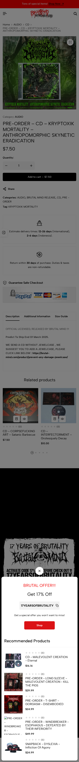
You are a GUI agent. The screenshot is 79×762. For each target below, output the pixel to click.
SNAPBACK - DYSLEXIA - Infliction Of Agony (42, 745)
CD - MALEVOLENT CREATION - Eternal (46, 658)
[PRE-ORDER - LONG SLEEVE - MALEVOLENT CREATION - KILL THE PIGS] (13, 682)
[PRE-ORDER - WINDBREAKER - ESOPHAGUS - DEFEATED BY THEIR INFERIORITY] (13, 725)
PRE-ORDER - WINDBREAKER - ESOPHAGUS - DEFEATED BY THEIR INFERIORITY (47, 725)
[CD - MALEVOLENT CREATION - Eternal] (13, 661)
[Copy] (57, 605)
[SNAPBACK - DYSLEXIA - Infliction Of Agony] (13, 748)
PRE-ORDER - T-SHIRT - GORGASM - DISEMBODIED (44, 702)
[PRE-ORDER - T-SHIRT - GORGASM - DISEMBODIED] (13, 704)
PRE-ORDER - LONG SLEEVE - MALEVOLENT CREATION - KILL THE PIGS (47, 682)
